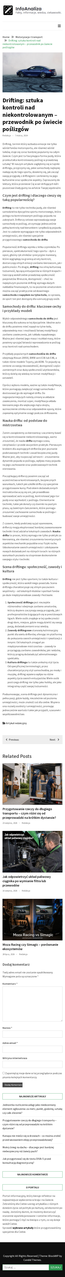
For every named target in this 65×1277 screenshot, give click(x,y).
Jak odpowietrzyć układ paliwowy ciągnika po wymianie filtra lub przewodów (26, 881)
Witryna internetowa (14, 1058)
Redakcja (6, 135)
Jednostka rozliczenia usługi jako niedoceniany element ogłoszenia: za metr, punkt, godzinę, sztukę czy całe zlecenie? (32, 1108)
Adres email (10, 1043)
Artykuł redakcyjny (16, 723)
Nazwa (7, 1027)
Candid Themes (32, 1260)
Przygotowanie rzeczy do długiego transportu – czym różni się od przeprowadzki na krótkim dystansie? (29, 813)
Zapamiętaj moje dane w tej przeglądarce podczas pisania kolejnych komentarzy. (32, 1075)
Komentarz (10, 983)
